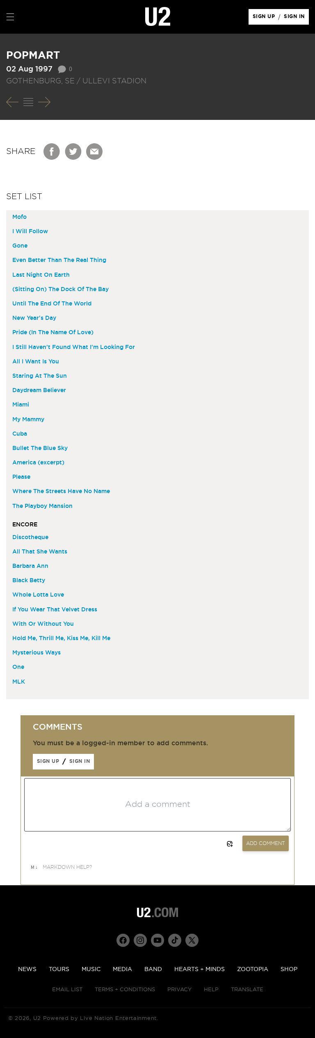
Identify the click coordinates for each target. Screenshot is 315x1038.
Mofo (19, 217)
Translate (247, 989)
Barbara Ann (30, 566)
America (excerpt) (38, 463)
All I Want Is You (35, 362)
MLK (18, 682)
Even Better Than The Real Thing (59, 260)
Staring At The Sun (39, 376)
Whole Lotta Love (38, 595)
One (18, 667)
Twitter (73, 151)
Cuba (19, 434)
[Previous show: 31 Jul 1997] (12, 102)
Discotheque (30, 537)
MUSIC (91, 969)
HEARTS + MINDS (199, 969)
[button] (10, 17)
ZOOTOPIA (252, 969)
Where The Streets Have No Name (61, 491)
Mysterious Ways (36, 653)
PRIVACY (179, 989)
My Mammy (28, 420)
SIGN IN (296, 18)
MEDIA (122, 969)
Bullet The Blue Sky (40, 448)
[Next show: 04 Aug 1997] (44, 102)
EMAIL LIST (67, 989)
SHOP (289, 969)
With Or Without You (43, 624)
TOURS (59, 969)
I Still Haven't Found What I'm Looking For (73, 347)
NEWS (27, 969)
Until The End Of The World (51, 304)
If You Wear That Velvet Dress (54, 610)
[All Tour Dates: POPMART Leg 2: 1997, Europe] (28, 102)
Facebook (52, 151)
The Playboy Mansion (42, 506)
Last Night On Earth (41, 275)
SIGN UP (265, 18)
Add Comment (265, 843)
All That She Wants (39, 552)
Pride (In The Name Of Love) (53, 332)
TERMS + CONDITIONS (125, 989)
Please (21, 477)
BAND (153, 969)
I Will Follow (30, 231)
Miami (20, 405)
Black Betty (28, 580)
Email (94, 151)
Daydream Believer (39, 390)
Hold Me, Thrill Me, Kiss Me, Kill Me (61, 638)
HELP (211, 989)
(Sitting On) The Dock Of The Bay (60, 289)
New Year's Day (34, 318)
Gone (19, 246)
